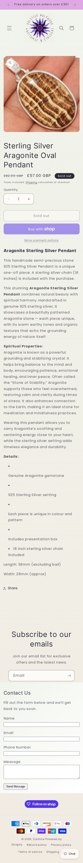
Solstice (38, 839)
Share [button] (13, 588)
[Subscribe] (69, 675)
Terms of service (30, 852)
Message (12, 761)
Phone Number (17, 747)
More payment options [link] (41, 240)
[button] (9, 28)
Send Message (15, 786)
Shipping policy (57, 852)
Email (9, 732)
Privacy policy (61, 845)
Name (9, 718)
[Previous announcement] (8, 4)
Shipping (31, 182)
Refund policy (37, 845)
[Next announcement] (75, 4)
